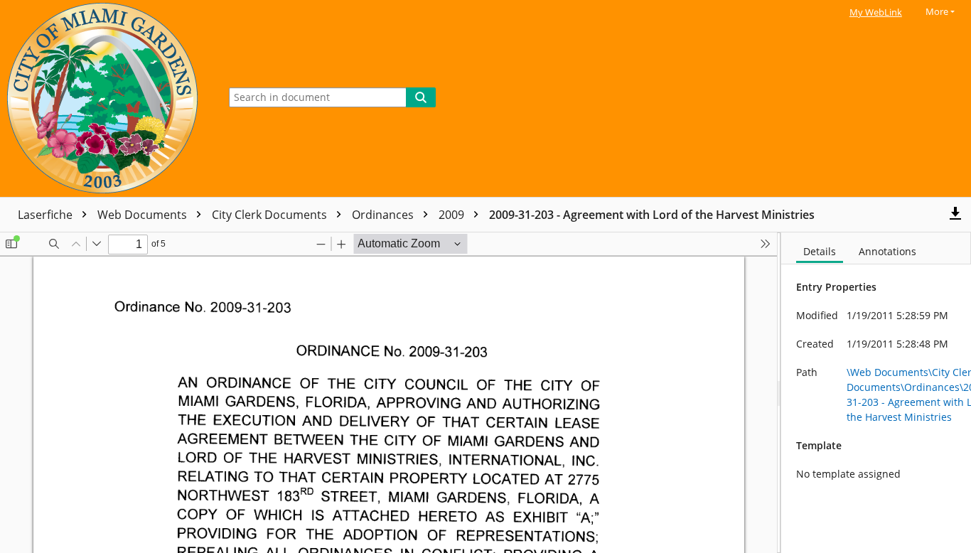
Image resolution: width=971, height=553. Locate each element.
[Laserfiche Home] (106, 98)
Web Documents (143, 214)
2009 (453, 214)
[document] (876, 392)
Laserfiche (46, 214)
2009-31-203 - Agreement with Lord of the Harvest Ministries (652, 214)
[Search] (421, 97)
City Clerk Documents (271, 214)
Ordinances (384, 214)
